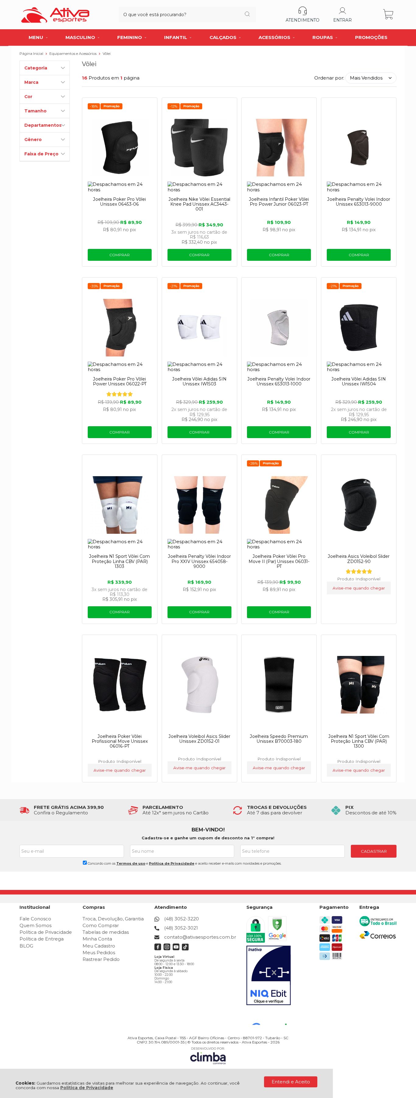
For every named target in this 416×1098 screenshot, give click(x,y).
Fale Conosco (35, 919)
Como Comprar (101, 925)
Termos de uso (130, 863)
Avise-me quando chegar (359, 588)
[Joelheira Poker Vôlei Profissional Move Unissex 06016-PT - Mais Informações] (120, 684)
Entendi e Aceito (291, 1082)
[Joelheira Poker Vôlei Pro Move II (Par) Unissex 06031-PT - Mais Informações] (279, 504)
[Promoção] (111, 106)
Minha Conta (97, 939)
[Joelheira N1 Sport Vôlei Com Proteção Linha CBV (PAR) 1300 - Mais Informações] (359, 684)
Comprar (119, 255)
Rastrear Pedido (101, 959)
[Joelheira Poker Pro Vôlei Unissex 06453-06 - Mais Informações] (120, 147)
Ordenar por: (329, 78)
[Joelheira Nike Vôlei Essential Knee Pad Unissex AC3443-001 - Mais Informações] (199, 147)
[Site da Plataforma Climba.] (208, 1055)
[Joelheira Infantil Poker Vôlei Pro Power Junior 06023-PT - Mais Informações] (279, 147)
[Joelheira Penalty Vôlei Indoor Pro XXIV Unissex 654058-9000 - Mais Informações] (199, 504)
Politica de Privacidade (171, 863)
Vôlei (107, 53)
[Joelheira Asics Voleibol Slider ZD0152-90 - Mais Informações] (359, 504)
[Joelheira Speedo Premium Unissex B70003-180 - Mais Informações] (279, 684)
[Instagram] (167, 949)
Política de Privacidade (86, 1087)
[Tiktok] (185, 949)
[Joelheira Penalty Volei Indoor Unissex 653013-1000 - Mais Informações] (279, 327)
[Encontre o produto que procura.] (247, 15)
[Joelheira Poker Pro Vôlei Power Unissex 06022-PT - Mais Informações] (120, 327)
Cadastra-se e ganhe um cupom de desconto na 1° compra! (208, 837)
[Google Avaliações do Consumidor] (271, 1016)
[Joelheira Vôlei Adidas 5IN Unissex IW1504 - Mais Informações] (359, 327)
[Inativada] (268, 975)
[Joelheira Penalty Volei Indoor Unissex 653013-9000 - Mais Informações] (359, 147)
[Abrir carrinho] (389, 14)
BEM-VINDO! (208, 830)
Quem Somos (35, 925)
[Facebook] (157, 949)
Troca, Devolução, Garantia (113, 919)
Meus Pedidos (99, 952)
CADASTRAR (374, 851)
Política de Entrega (41, 939)
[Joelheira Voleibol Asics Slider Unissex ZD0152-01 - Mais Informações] (199, 684)
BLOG (26, 946)
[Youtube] (176, 949)
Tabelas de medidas (106, 932)
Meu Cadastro (99, 946)
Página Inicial (31, 53)
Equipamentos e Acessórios (73, 53)
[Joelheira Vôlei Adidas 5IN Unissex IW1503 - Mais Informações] (199, 327)
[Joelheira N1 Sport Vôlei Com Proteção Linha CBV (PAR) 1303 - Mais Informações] (120, 504)
